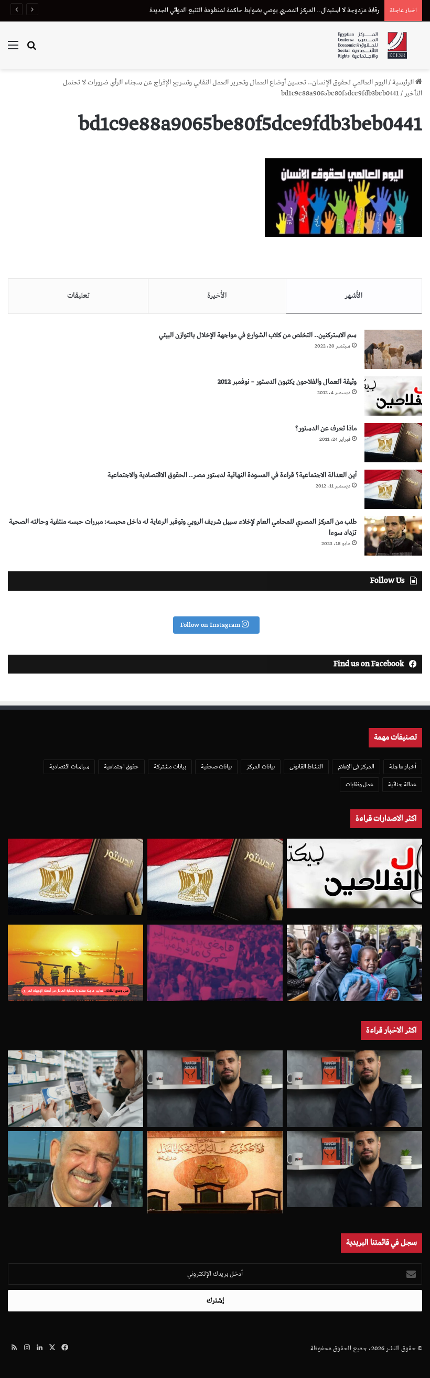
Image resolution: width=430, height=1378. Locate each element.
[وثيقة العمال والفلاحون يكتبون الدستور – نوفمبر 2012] (393, 396)
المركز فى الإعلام (356, 766)
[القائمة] (13, 49)
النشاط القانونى (306, 766)
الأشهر (354, 295)
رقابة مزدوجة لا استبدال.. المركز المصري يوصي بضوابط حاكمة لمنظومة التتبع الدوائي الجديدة (264, 10)
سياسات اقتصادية (69, 766)
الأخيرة (217, 295)
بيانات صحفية (216, 766)
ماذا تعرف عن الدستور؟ (326, 428)
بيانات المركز (260, 766)
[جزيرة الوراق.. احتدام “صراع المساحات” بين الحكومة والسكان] (215, 963)
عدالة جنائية (402, 784)
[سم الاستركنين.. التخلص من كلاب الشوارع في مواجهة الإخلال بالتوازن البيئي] (393, 349)
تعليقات (78, 295)
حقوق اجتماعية (121, 766)
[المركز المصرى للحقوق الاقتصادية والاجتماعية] (372, 45)
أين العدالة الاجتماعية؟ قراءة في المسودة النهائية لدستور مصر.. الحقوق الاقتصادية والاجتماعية (232, 475)
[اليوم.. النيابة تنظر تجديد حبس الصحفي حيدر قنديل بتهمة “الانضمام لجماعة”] (354, 1169)
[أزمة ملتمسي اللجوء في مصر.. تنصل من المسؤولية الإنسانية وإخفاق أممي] (354, 963)
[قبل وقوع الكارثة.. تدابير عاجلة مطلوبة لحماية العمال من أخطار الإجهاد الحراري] (75, 963)
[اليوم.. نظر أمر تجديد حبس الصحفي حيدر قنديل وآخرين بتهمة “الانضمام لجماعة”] (354, 1088)
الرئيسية (403, 82)
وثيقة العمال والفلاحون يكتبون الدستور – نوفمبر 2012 (287, 381)
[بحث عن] (31, 49)
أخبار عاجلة (402, 766)
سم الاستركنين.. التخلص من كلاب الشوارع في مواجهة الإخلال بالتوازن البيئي (258, 335)
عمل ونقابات (359, 784)
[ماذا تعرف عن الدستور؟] (393, 442)
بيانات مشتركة (170, 766)
